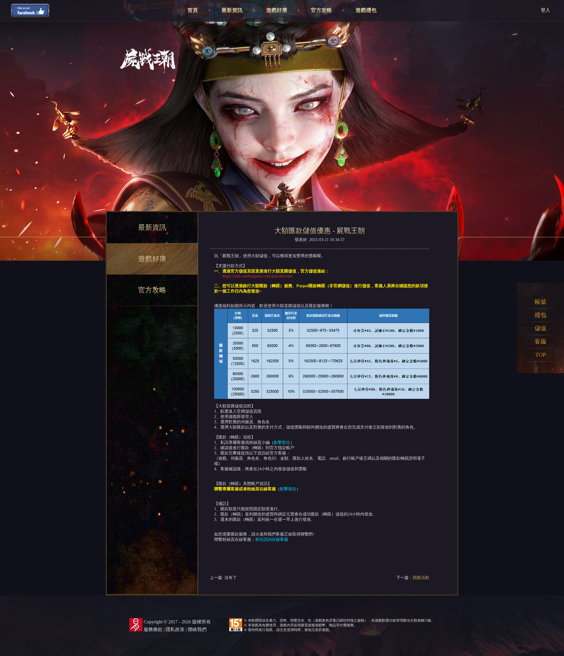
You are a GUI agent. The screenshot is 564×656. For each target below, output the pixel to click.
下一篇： (412, 577)
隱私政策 (175, 629)
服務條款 (153, 629)
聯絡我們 (197, 629)
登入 (545, 10)
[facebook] (30, 10)
